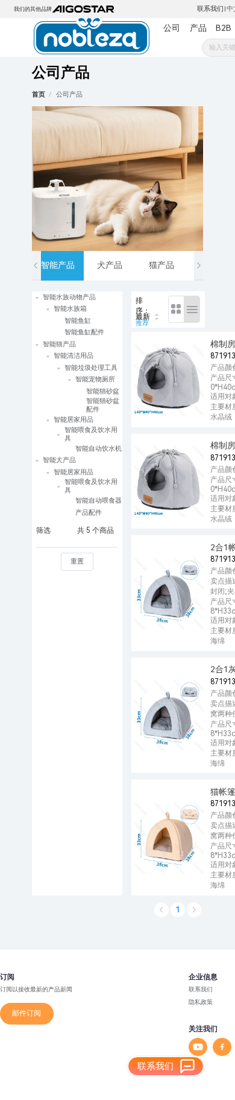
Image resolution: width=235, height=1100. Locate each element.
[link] (69, 94)
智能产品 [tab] (58, 265)
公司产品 (69, 94)
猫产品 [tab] (161, 265)
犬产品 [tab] (109, 265)
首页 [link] (38, 94)
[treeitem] (77, 315)
